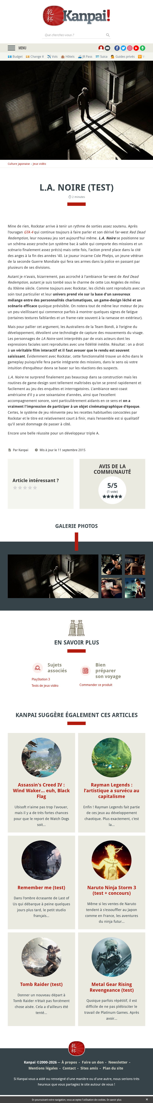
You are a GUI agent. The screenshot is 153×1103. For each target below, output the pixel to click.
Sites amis (89, 1068)
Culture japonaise (19, 164)
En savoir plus (114, 1099)
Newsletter (118, 1062)
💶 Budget (15, 56)
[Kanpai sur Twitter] (123, 48)
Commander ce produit (95, 685)
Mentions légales (43, 1068)
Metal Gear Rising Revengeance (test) (112, 987)
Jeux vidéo (39, 164)
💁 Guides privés (123, 56)
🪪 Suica (101, 56)
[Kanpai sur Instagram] (129, 48)
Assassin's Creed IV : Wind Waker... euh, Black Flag (41, 790)
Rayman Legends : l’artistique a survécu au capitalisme (111, 790)
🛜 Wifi (143, 56)
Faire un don (93, 1062)
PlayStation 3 (41, 679)
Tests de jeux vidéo (45, 685)
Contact (69, 1068)
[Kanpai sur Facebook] (117, 48)
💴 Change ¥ (35, 56)
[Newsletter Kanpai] (107, 48)
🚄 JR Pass (85, 56)
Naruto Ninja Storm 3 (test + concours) (111, 890)
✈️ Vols (52, 56)
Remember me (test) (41, 887)
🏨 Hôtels (68, 56)
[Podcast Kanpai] (142, 48)
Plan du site (113, 1068)
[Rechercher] (108, 35)
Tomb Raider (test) (41, 984)
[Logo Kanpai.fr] (76, 16)
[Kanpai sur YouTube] (136, 48)
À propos (69, 1062)
